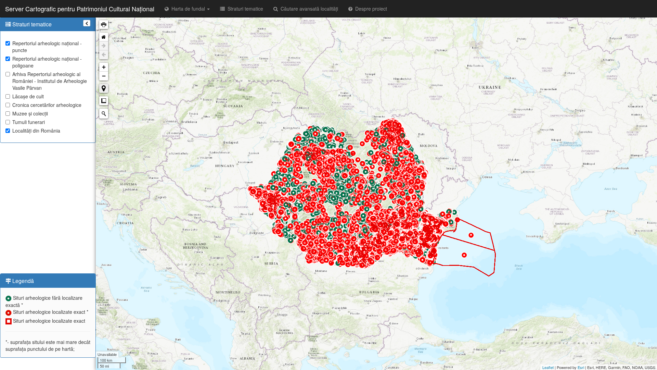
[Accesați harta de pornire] (103, 37)
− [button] (104, 75)
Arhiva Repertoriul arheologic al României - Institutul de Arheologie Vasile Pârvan (49, 81)
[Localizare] (103, 88)
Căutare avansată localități (308, 8)
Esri (581, 367)
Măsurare (103, 100)
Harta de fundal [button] (187, 8)
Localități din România (36, 130)
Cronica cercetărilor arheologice (46, 104)
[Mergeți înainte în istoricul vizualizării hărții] (103, 45)
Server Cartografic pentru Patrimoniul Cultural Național (79, 8)
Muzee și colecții (30, 113)
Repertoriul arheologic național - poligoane (47, 62)
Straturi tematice (244, 8)
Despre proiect (369, 8)
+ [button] (104, 67)
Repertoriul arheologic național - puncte (47, 46)
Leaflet (548, 367)
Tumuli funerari (28, 122)
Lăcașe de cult (28, 96)
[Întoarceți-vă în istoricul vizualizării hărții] (103, 54)
